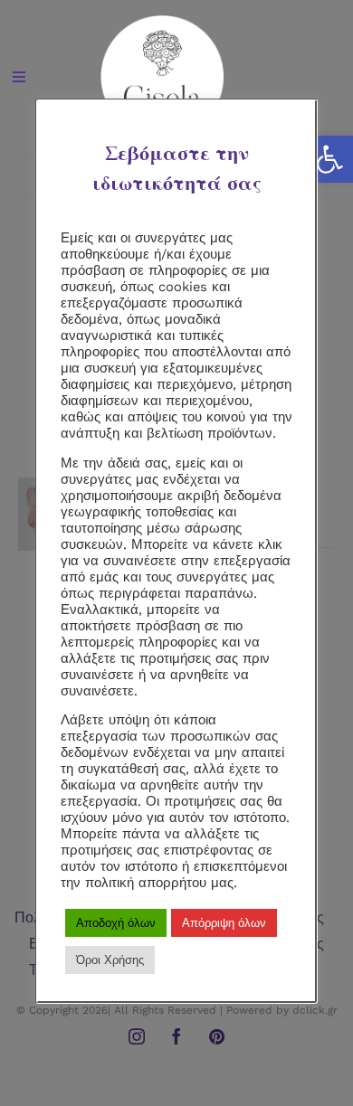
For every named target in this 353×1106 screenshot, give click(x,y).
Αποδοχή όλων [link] (116, 923)
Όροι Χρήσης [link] (110, 960)
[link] (329, 159)
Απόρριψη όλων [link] (224, 923)
